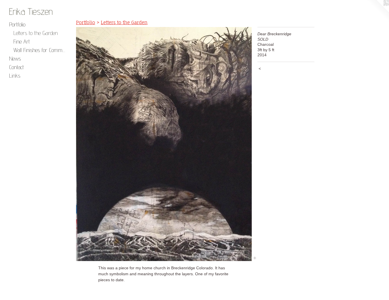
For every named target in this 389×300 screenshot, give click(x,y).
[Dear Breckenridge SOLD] (164, 144)
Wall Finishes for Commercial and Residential (39, 50)
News (15, 58)
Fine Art (21, 41)
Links (14, 75)
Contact (16, 67)
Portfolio (17, 24)
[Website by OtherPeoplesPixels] (377, 11)
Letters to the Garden (35, 33)
